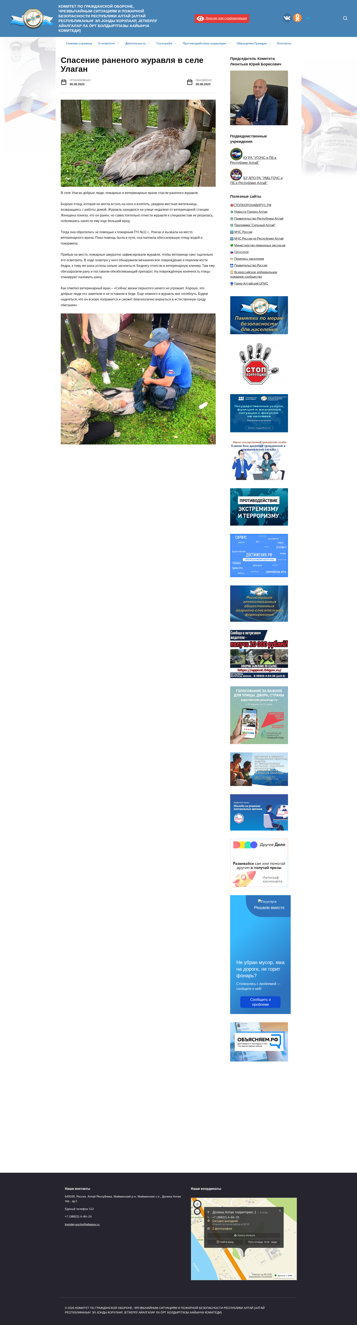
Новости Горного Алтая (250, 211)
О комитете (106, 43)
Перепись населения (249, 258)
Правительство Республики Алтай (258, 218)
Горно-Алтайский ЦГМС (251, 283)
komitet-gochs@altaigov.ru (82, 1224)
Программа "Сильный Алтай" (254, 225)
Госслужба (164, 43)
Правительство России (250, 265)
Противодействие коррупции (204, 43)
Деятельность (135, 43)
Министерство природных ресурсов (259, 245)
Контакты (284, 43)
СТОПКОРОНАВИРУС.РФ (252, 205)
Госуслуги (241, 252)
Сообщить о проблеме (260, 1002)
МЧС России (243, 232)
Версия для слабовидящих (225, 18)
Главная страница (79, 43)
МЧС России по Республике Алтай (258, 238)
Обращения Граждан (252, 43)
